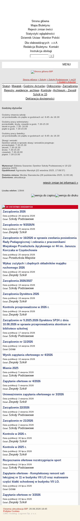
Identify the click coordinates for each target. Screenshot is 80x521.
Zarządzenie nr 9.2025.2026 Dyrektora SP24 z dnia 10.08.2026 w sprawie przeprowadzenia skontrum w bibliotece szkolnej (36, 324)
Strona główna (40, 21)
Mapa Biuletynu (40, 25)
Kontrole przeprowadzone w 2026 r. (26, 307)
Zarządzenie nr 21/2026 (18, 420)
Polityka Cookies (11, 511)
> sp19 (72, 79)
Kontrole (46, 90)
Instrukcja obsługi (41, 51)
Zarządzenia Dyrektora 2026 (21, 294)
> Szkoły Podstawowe (57, 79)
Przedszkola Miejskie (22, 257)
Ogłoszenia (54, 86)
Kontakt (54, 46)
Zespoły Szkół (17, 232)
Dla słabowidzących (37, 42)
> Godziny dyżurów (66, 82)
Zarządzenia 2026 (14, 211)
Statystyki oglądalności (40, 33)
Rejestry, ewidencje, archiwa (21, 90)
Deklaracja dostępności (40, 98)
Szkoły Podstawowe (21, 219)
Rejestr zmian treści (40, 29)
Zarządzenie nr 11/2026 (18, 341)
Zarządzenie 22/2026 (16, 407)
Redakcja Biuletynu (35, 46)
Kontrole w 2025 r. (14, 447)
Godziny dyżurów (34, 86)
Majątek (17, 86)
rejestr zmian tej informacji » (60, 182)
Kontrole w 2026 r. (14, 433)
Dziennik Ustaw (30, 37)
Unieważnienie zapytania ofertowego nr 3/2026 (33, 394)
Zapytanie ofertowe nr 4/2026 (22, 381)
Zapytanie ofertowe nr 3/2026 (22, 494)
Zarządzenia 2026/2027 (17, 280)
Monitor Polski (51, 37)
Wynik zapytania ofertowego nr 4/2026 (28, 354)
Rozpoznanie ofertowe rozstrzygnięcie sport (32, 460)
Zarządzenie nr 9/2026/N (18, 224)
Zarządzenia (70, 86)
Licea (12, 349)
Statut (6, 86)
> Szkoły (42, 79)
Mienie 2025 (10, 368)
